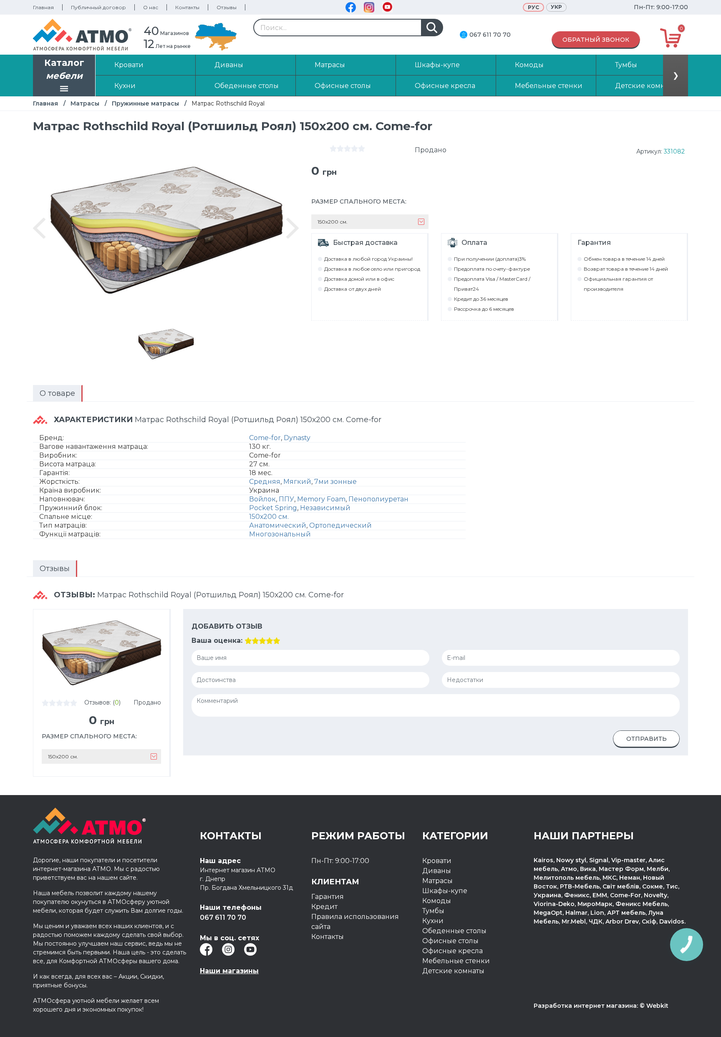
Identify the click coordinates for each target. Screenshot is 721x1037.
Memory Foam (321, 499)
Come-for (265, 438)
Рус (533, 7)
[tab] (58, 393)
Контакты (187, 7)
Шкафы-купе (444, 891)
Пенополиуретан (378, 499)
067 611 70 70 (490, 34)
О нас (150, 7)
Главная (43, 7)
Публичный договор (98, 7)
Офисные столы (450, 941)
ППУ (286, 499)
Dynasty (297, 438)
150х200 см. (269, 517)
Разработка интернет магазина (585, 1005)
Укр (556, 7)
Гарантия (327, 897)
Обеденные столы (454, 931)
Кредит (324, 907)
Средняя (264, 482)
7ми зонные (335, 482)
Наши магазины (229, 971)
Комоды (436, 901)
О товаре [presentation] (57, 393)
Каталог (64, 69)
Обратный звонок (595, 39)
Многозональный (280, 534)
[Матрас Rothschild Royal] (166, 343)
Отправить (646, 739)
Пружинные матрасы (145, 103)
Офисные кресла (452, 951)
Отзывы (227, 7)
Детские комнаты (453, 971)
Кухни (433, 921)
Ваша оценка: (217, 640)
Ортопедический (340, 525)
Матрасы (85, 103)
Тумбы (433, 911)
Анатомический (277, 525)
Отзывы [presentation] (55, 568)
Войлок (262, 499)
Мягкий (297, 482)
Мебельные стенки (456, 961)
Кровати (436, 861)
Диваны (436, 871)
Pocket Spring (273, 508)
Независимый (325, 508)
